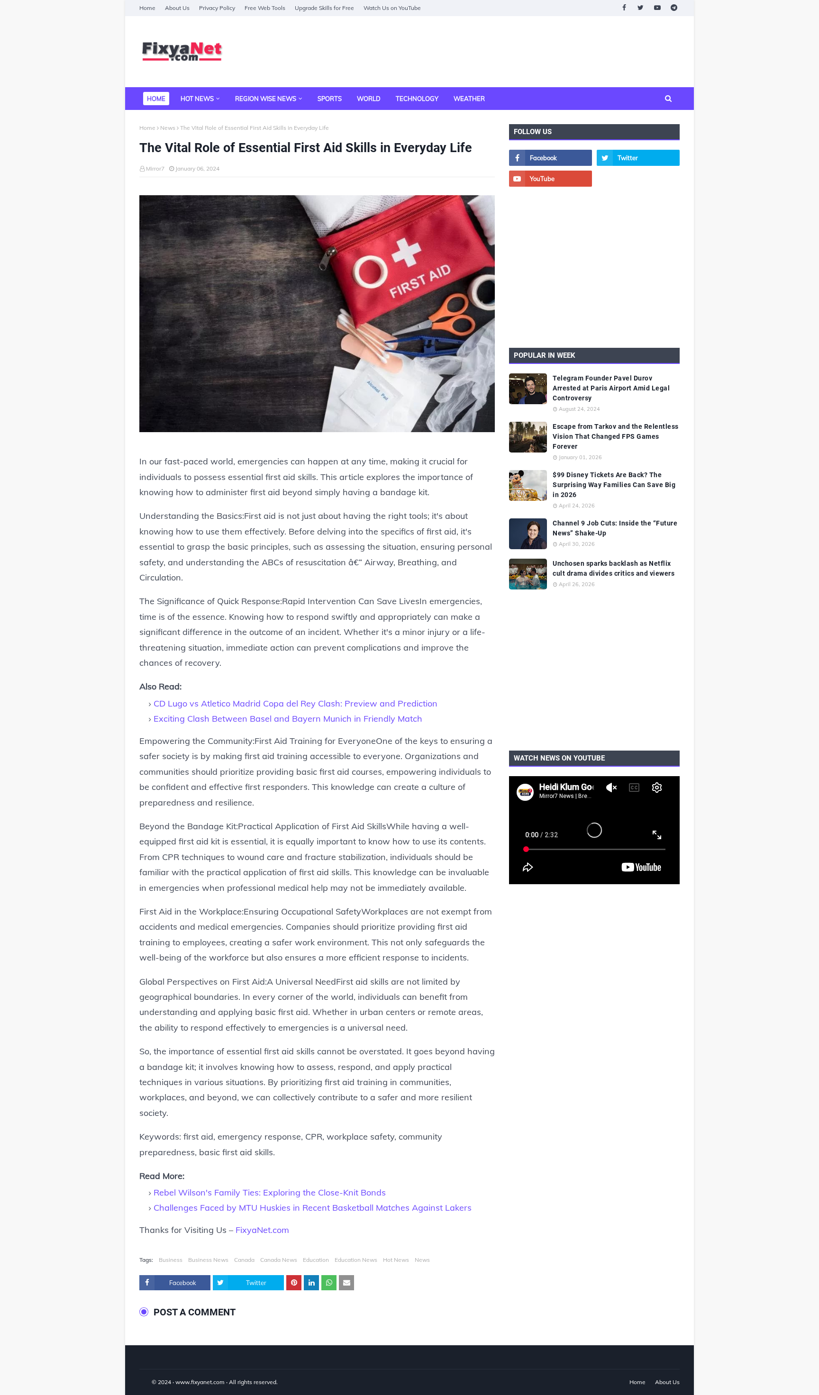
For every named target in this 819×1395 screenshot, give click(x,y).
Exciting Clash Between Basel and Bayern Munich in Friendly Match (288, 718)
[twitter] (640, 8)
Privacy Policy (217, 7)
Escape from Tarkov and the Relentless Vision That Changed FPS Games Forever (616, 436)
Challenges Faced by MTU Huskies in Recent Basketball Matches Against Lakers (313, 1207)
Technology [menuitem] (417, 98)
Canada (244, 1259)
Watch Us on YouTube (392, 7)
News (167, 127)
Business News (208, 1259)
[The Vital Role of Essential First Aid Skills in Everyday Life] (317, 316)
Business (170, 1259)
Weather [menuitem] (469, 98)
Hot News (396, 1259)
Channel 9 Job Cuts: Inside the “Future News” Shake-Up (615, 528)
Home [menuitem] (156, 98)
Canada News (278, 1259)
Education (316, 1259)
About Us (177, 7)
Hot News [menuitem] (197, 98)
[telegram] (674, 8)
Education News (356, 1259)
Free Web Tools (265, 7)
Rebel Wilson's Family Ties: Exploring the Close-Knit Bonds (270, 1192)
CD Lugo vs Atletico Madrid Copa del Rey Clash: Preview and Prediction (295, 703)
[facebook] (624, 8)
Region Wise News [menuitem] (265, 98)
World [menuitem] (369, 98)
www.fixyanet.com (200, 1382)
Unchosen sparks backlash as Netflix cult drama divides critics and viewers (613, 568)
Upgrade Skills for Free (324, 7)
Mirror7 (155, 168)
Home (147, 7)
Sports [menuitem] (330, 98)
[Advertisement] (507, 51)
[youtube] (657, 8)
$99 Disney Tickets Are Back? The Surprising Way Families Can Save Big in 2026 (614, 484)
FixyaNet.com (262, 1229)
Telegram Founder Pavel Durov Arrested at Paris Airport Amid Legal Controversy (611, 388)
